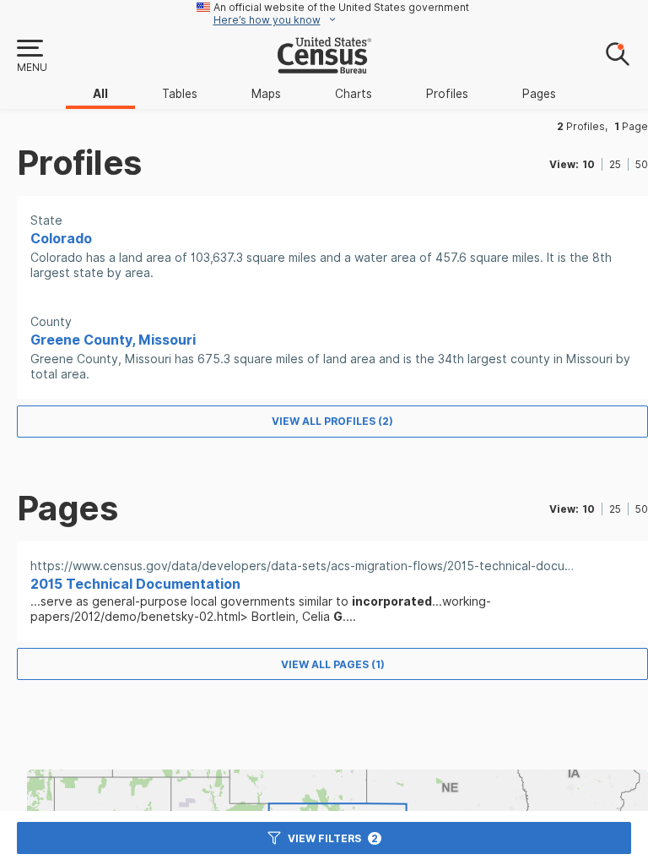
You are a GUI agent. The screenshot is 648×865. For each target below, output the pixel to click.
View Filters (333, 838)
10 (588, 164)
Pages (539, 94)
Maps (266, 94)
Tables (179, 94)
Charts (353, 94)
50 (641, 164)
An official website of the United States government (341, 7)
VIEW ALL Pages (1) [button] (333, 664)
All (100, 94)
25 (615, 164)
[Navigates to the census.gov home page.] (324, 66)
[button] (31, 56)
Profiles (447, 94)
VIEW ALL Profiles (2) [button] (332, 421)
